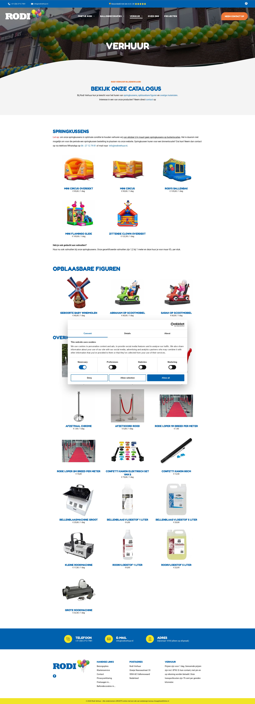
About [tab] (167, 333)
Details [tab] (127, 333)
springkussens (130, 95)
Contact (100, 674)
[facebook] (246, 3)
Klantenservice (103, 670)
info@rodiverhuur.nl (118, 145)
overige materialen (168, 95)
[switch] (112, 367)
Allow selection (127, 378)
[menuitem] (86, 16)
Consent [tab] (88, 333)
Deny (89, 378)
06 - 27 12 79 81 (88, 145)
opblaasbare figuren (147, 95)
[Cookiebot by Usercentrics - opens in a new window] (172, 325)
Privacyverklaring (104, 678)
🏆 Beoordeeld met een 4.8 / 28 (122, 4)
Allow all (166, 378)
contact (149, 99)
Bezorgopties (103, 666)
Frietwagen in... (103, 682)
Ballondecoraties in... (106, 686)
